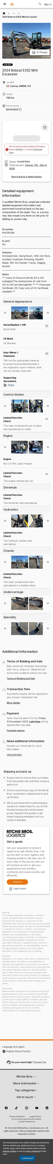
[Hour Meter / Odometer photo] (47, 354)
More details (13, 703)
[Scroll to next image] (48, 312)
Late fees (34, 721)
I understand (27, 1158)
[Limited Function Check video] (47, 419)
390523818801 (14, 755)
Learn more (20, 888)
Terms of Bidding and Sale (21, 678)
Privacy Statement (17, 1116)
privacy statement (33, 1151)
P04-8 (11, 385)
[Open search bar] (40, 4)
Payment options (16, 730)
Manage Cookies (9, 1151)
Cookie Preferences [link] (26, 1122)
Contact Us (39, 1062)
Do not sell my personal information (26, 1119)
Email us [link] (17, 882)
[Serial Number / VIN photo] (47, 326)
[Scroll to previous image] (5, 312)
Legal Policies (35, 1116)
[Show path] (13, 13)
